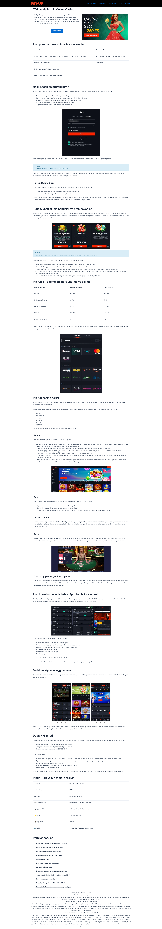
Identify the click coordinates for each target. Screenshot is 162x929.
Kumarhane (101, 3)
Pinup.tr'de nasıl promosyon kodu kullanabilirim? (51, 871)
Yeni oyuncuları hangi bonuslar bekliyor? (49, 851)
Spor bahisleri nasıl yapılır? (44, 867)
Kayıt (120, 3)
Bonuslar (127, 3)
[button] (81, 843)
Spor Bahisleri (91, 3)
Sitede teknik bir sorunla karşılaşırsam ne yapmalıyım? (53, 887)
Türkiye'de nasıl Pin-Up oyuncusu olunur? (49, 847)
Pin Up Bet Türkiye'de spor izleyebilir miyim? (50, 883)
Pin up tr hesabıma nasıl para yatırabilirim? (49, 855)
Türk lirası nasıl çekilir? (43, 859)
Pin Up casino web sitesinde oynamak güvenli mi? (52, 843)
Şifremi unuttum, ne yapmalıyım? (46, 879)
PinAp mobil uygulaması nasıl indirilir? (48, 863)
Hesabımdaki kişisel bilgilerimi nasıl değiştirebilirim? (53, 875)
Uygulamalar (112, 3)
